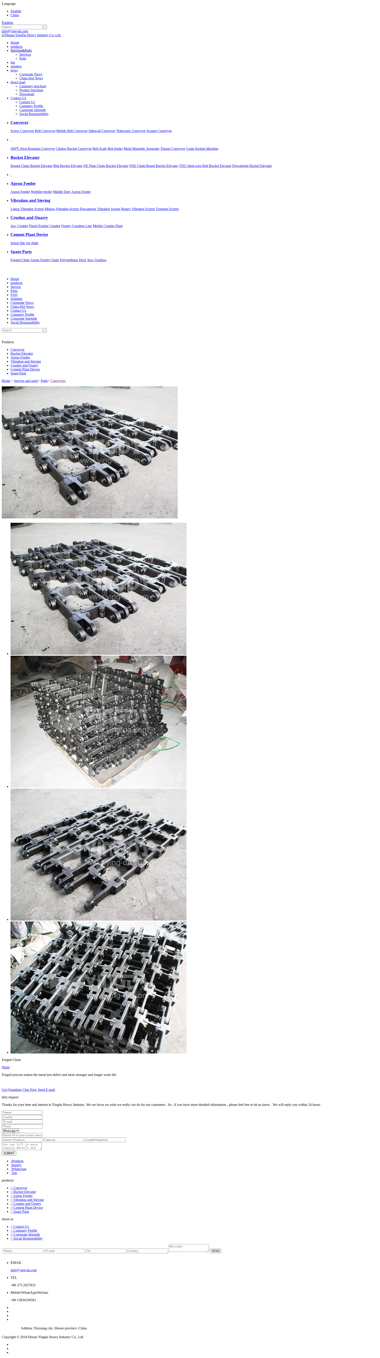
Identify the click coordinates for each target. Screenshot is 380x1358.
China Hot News (31, 78)
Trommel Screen (167, 209)
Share (6, 1067)
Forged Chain (20, 260)
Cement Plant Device (25, 369)
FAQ (14, 295)
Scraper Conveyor (159, 131)
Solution (16, 299)
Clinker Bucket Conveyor (74, 148)
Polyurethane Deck (73, 260)
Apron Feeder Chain (44, 260)
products (16, 46)
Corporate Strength (32, 110)
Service (16, 287)
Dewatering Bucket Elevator (252, 166)
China (15, 15)
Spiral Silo (18, 243)
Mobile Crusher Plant (107, 226)
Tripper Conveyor (172, 148)
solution (16, 66)
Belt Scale (100, 148)
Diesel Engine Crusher (44, 226)
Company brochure (32, 86)
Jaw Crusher (19, 226)
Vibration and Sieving (26, 361)
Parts (22, 58)
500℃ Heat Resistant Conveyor (33, 148)
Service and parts (26, 381)
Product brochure (31, 90)
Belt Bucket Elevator (67, 166)
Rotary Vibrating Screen (138, 209)
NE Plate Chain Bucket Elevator (105, 166)
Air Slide (32, 243)
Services (25, 54)
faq (13, 62)
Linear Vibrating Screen (27, 209)
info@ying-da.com (15, 31)
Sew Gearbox (96, 260)
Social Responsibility (34, 114)
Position (7, 22)
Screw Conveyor (22, 131)
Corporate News (30, 74)
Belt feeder (115, 148)
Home (15, 42)
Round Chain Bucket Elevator (32, 166)
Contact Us (18, 98)
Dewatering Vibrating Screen (100, 209)
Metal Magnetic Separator (141, 148)
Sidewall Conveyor (101, 131)
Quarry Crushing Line (76, 226)
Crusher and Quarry (24, 365)
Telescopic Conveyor (131, 131)
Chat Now (29, 1090)
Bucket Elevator (22, 353)
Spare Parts (18, 373)
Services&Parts (21, 50)
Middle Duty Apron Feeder (72, 192)
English (16, 11)
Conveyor (17, 349)
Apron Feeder (20, 192)
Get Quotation (12, 1090)
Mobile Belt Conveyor (72, 131)
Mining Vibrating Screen (62, 209)
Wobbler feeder (41, 192)
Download (26, 94)
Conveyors (58, 381)
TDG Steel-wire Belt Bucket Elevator (205, 166)
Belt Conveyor (45, 131)
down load (18, 82)
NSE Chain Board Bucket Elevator (153, 166)
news (14, 70)
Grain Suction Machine (202, 148)
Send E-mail (46, 1090)
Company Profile (31, 106)
